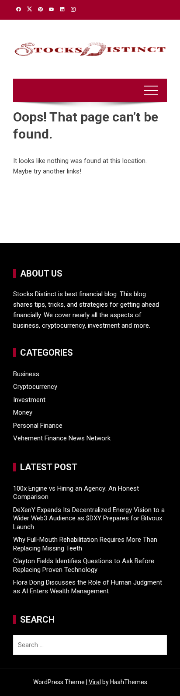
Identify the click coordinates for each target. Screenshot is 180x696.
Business (26, 374)
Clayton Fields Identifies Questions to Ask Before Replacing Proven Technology (83, 565)
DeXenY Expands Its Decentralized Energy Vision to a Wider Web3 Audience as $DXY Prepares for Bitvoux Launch (89, 518)
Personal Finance (37, 425)
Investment (29, 400)
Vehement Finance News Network (62, 438)
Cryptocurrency (35, 387)
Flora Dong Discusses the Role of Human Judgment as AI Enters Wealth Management (87, 586)
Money (22, 412)
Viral (95, 682)
